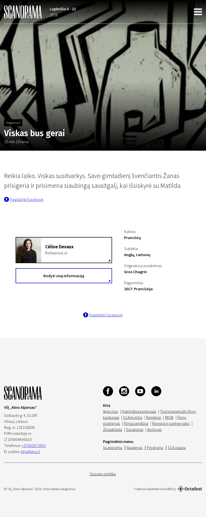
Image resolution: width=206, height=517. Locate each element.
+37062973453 (34, 445)
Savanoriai (134, 429)
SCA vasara (177, 447)
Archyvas (154, 429)
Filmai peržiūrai (136, 423)
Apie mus (110, 411)
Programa (155, 447)
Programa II (13, 123)
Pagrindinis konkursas (139, 411)
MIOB (169, 417)
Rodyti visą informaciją (63, 275)
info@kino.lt (30, 451)
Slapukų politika (103, 473)
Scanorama (112, 447)
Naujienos (134, 447)
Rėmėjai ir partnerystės (170, 423)
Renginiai (153, 417)
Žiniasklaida (112, 429)
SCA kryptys (132, 417)
